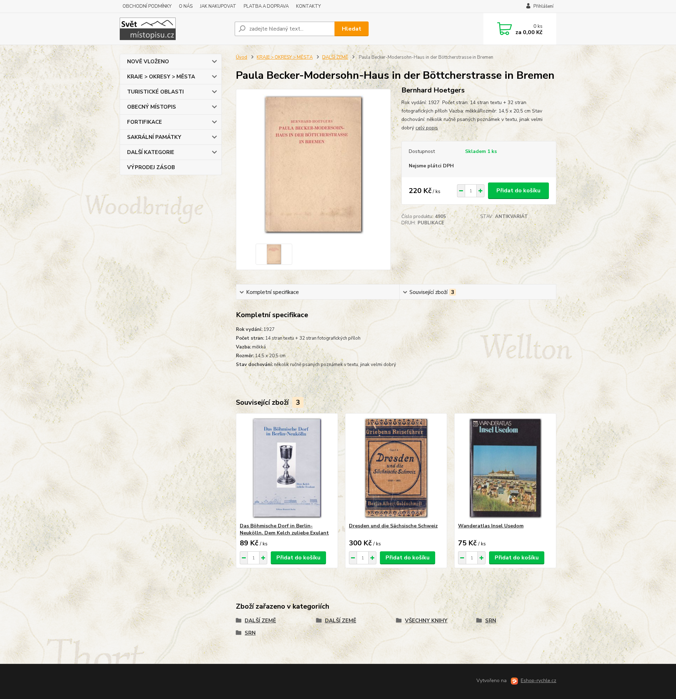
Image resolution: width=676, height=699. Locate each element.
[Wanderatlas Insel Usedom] (505, 468)
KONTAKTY (308, 6)
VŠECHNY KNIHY (426, 620)
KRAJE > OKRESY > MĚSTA (161, 76)
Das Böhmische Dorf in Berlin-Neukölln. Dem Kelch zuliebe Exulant (284, 529)
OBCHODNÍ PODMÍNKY (147, 6)
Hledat (351, 29)
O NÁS (186, 6)
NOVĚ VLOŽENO (148, 61)
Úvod (241, 57)
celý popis (426, 127)
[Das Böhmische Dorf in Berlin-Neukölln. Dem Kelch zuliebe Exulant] (287, 468)
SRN (490, 620)
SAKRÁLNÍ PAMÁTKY (154, 137)
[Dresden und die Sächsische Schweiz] (396, 468)
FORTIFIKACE (144, 122)
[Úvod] (174, 29)
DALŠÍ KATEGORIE (150, 152)
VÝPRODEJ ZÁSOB (151, 167)
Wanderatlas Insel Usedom (491, 525)
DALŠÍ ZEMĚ (335, 57)
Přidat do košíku (518, 190)
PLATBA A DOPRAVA (266, 6)
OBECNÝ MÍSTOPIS (151, 106)
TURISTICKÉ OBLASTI (155, 91)
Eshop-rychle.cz (538, 680)
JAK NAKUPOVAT (218, 6)
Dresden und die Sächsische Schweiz (393, 525)
